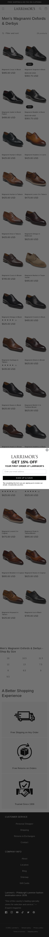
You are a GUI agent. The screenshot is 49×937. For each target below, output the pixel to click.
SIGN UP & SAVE (24, 478)
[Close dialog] (47, 450)
